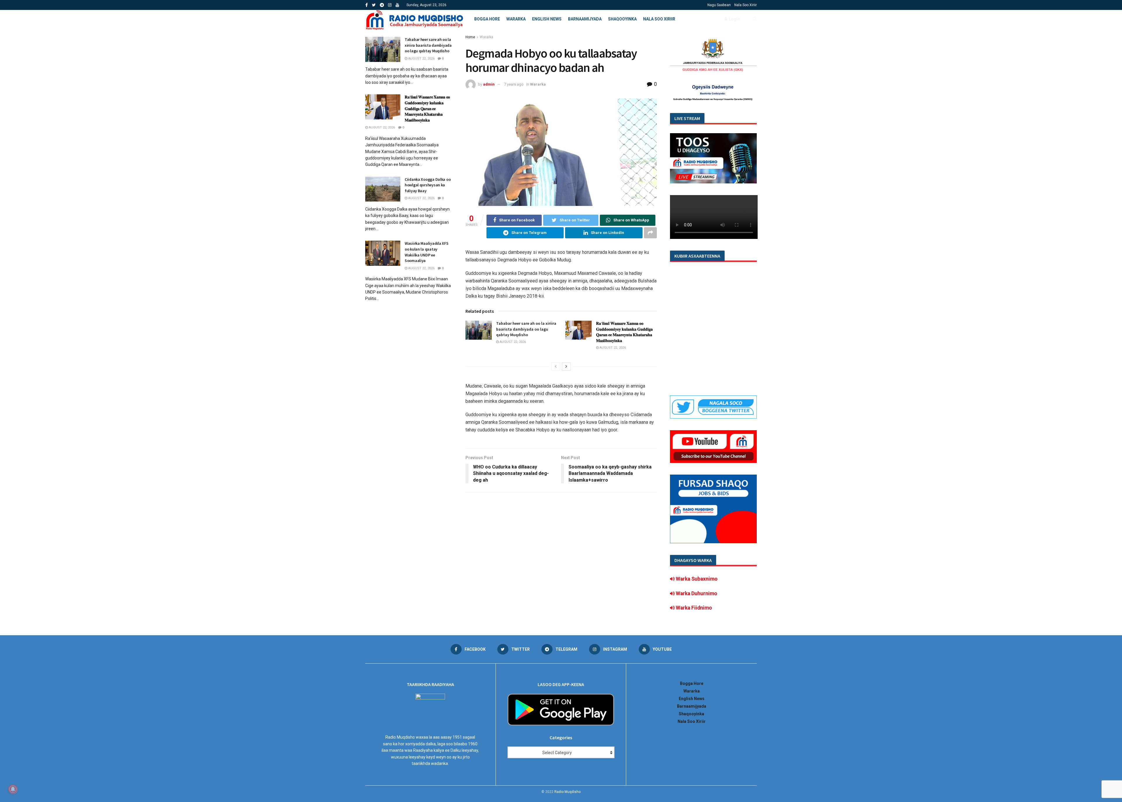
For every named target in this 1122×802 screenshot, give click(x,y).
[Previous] (555, 366)
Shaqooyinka (622, 19)
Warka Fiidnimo (693, 608)
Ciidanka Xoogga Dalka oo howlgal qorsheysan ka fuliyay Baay (428, 185)
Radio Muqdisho (567, 792)
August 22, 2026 (512, 342)
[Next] (566, 366)
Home (470, 37)
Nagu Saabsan (719, 5)
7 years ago (514, 84)
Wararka (516, 19)
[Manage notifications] (13, 789)
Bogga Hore (487, 19)
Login (734, 19)
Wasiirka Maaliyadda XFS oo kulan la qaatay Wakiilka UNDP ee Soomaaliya (427, 252)
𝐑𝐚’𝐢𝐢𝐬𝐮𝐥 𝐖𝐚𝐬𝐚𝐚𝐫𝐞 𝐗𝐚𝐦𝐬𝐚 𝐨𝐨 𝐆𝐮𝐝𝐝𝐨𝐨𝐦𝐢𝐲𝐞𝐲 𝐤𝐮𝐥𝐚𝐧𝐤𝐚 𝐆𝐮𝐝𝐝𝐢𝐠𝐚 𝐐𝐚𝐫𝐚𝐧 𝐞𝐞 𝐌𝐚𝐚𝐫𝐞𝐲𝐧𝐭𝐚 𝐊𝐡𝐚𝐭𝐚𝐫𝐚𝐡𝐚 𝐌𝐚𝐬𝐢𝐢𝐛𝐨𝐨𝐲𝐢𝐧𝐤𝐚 (624, 332)
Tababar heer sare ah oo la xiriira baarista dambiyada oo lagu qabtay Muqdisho (526, 329)
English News (547, 19)
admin (489, 84)
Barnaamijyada (585, 19)
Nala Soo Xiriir (745, 5)
